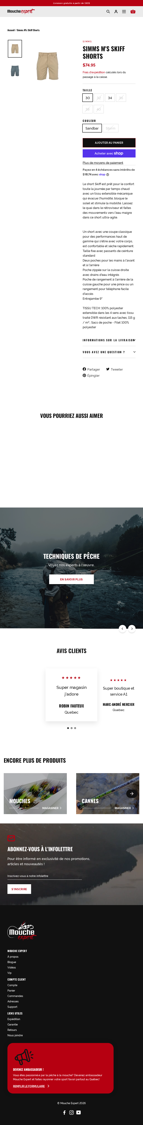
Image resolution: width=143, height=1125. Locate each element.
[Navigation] (124, 11)
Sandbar (92, 128)
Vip (9, 972)
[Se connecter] (116, 11)
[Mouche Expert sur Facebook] (64, 1112)
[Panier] (133, 11)
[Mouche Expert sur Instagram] (71, 1112)
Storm (110, 128)
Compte (12, 985)
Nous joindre (15, 1035)
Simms (87, 41)
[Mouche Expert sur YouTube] (78, 1112)
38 (87, 109)
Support (12, 1006)
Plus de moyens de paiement (103, 162)
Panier (11, 990)
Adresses (13, 1001)
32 (99, 97)
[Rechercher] (108, 11)
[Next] (132, 628)
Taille (87, 90)
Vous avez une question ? (104, 352)
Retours (12, 1029)
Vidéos (11, 967)
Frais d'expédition (94, 72)
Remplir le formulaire (29, 1086)
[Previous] (122, 628)
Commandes (15, 996)
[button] (131, 794)
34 (110, 97)
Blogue (11, 962)
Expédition (13, 1019)
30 (87, 97)
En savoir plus (71, 579)
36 (121, 97)
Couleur (89, 120)
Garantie (12, 1024)
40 (99, 109)
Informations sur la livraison (109, 340)
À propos (12, 956)
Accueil (11, 30)
